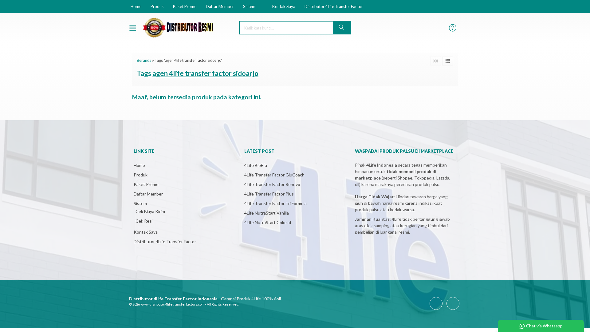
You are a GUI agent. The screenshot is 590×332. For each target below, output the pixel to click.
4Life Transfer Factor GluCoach (274, 174)
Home (136, 6)
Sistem (249, 6)
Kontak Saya (283, 6)
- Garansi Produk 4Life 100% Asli (205, 298)
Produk (157, 6)
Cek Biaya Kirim (150, 211)
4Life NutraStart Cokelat (268, 222)
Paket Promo (185, 6)
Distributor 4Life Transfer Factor (334, 6)
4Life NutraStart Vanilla (266, 212)
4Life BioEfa (255, 165)
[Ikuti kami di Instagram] (453, 309)
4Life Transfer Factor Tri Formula (275, 203)
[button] (342, 28)
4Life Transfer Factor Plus (269, 193)
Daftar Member (220, 6)
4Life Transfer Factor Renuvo (272, 184)
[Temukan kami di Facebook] (436, 309)
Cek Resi (144, 220)
